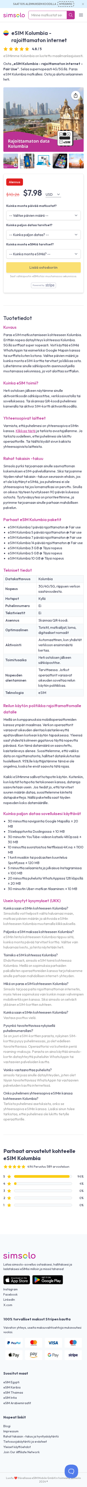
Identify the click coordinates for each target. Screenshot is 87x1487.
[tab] (10, 161)
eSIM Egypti (11, 1382)
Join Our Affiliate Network (21, 1452)
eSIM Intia (10, 1398)
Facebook (10, 1294)
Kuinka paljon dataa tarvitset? (29, 225)
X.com (7, 1305)
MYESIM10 (65, 4)
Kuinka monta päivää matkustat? (31, 206)
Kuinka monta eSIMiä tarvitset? (30, 244)
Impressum (11, 1431)
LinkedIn (9, 1300)
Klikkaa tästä (25, 431)
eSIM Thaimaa (13, 1392)
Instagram (10, 1289)
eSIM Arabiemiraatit (17, 1403)
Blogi (6, 1426)
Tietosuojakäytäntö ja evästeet (25, 1442)
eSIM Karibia (12, 1387)
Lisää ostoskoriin (43, 267)
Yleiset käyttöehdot (17, 1447)
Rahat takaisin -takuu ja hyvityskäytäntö (31, 1436)
